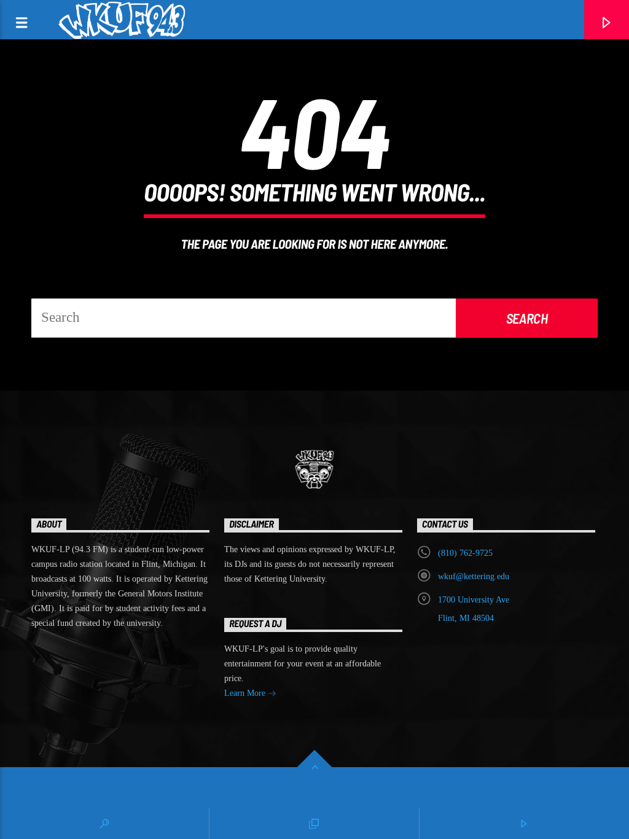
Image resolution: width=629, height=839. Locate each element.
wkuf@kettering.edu (473, 576)
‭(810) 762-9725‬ (465, 553)
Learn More (246, 693)
